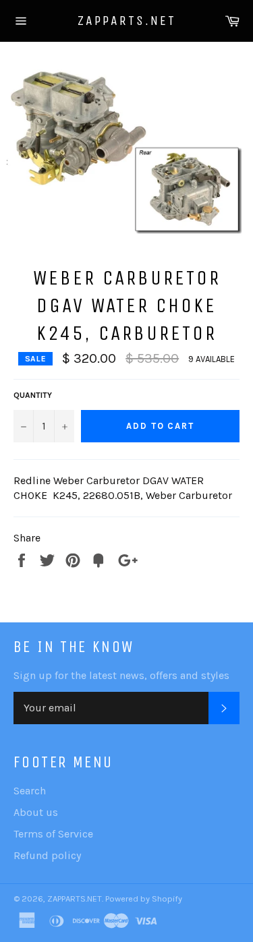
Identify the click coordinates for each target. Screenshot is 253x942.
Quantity (32, 395)
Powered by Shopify (143, 898)
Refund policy (47, 855)
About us (35, 812)
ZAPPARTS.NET (127, 20)
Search (29, 790)
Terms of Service (53, 833)
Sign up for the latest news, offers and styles (121, 675)
